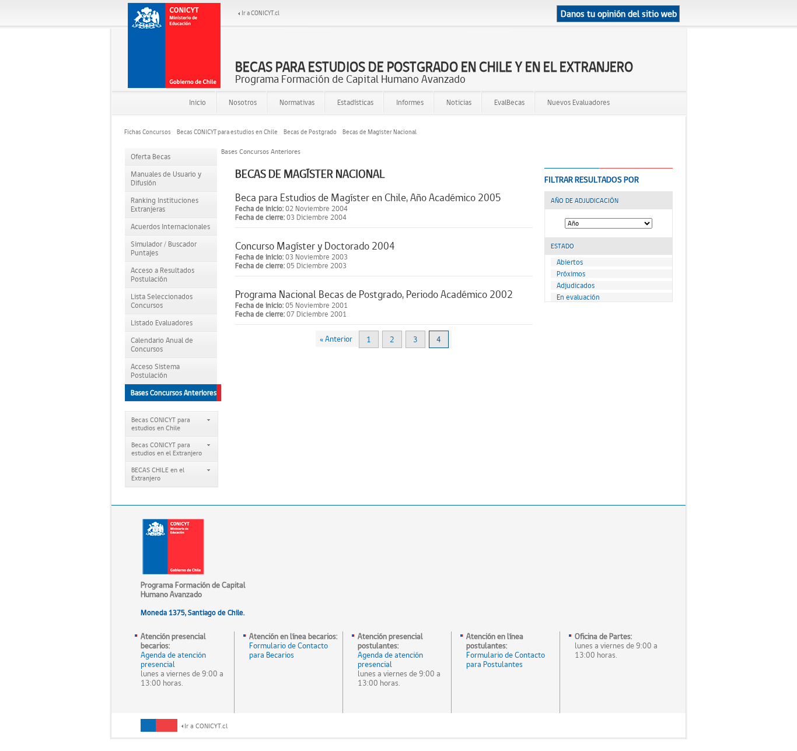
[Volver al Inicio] (174, 45)
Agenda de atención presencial (173, 659)
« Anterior (336, 338)
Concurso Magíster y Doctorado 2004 (315, 246)
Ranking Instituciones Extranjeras (164, 204)
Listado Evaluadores (162, 322)
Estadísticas (355, 102)
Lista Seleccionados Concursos (162, 301)
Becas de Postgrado (310, 132)
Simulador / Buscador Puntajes (164, 248)
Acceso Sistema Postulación (155, 371)
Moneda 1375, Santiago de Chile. (192, 612)
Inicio (197, 102)
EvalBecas (509, 102)
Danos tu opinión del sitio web (619, 13)
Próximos (571, 273)
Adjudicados (576, 285)
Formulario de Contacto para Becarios (288, 650)
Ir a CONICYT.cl (260, 13)
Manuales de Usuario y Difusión (166, 178)
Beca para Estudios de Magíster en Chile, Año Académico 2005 (368, 197)
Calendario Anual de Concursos (162, 344)
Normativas (296, 102)
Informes (410, 102)
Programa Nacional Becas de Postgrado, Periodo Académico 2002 (374, 294)
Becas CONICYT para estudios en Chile (227, 132)
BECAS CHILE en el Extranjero (157, 474)
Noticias (458, 102)
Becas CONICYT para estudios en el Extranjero (166, 449)
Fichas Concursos (147, 132)
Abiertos (570, 262)
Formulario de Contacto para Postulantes (505, 659)
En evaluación (578, 297)
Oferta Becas (150, 156)
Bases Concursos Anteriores (173, 392)
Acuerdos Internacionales (170, 226)
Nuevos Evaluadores (578, 102)
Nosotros (243, 102)
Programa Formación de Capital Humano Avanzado (434, 73)
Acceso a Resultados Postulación (162, 274)
